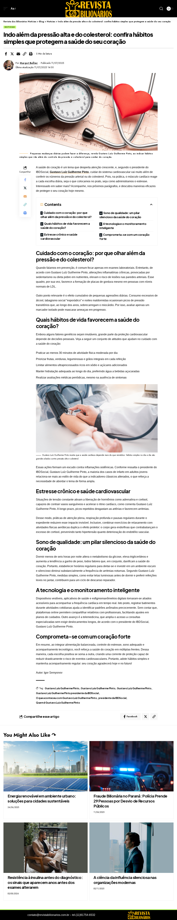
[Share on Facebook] (5, 54)
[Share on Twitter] (12, 54)
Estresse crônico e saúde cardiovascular (58, 236)
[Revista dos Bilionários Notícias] (88, 8)
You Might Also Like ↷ (29, 735)
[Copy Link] (24, 54)
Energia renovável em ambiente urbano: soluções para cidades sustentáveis (42, 798)
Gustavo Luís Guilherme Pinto (62, 688)
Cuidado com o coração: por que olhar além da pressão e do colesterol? (65, 215)
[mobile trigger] (6, 8)
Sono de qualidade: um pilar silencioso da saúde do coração (120, 215)
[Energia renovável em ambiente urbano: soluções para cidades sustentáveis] (45, 766)
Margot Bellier (29, 63)
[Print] (30, 54)
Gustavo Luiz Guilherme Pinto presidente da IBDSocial (67, 693)
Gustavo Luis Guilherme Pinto (98, 688)
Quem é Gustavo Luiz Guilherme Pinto (58, 702)
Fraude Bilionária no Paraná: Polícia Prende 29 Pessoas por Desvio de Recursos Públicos (130, 801)
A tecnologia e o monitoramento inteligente (122, 226)
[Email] (18, 54)
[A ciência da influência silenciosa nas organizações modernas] (131, 847)
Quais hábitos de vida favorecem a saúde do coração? (65, 226)
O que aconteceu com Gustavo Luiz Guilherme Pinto (66, 697)
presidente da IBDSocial (112, 697)
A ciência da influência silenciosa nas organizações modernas (125, 880)
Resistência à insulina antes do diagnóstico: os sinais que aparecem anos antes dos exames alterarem (45, 882)
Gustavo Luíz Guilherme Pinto (69, 172)
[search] (161, 9)
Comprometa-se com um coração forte (124, 237)
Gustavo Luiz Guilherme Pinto (134, 688)
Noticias (10, 27)
